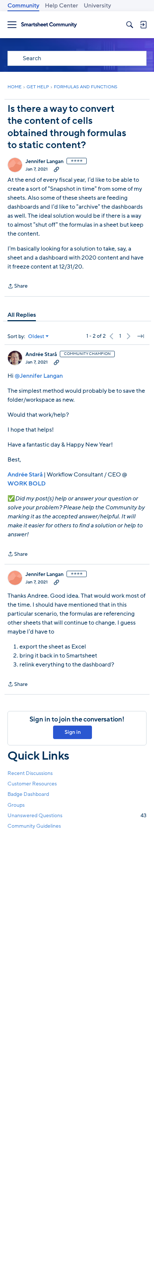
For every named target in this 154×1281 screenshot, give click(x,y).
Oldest (36, 336)
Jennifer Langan (44, 161)
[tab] (21, 315)
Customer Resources (32, 783)
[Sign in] (143, 24)
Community (23, 5)
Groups (16, 805)
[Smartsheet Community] (49, 25)
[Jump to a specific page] (141, 336)
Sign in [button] (73, 732)
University (97, 5)
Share (17, 286)
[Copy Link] (56, 169)
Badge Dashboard (28, 794)
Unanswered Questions (77, 815)
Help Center (61, 5)
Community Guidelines (34, 826)
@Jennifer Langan (39, 376)
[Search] (129, 24)
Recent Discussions (30, 773)
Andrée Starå (41, 354)
